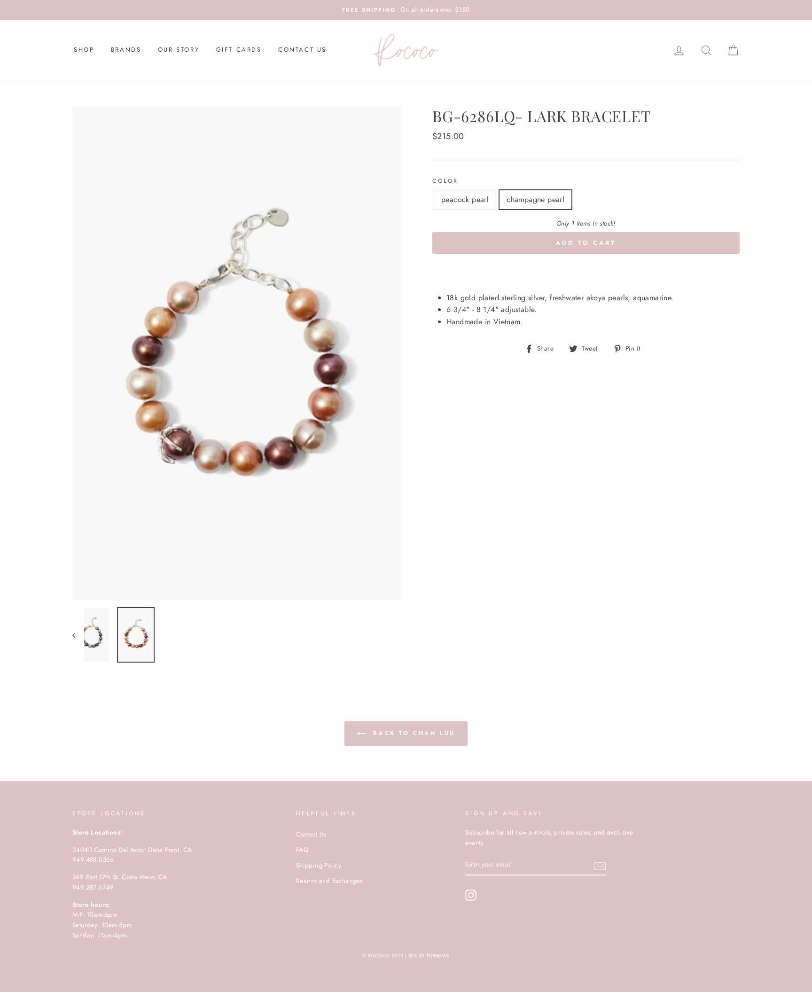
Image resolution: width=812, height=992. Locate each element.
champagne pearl (535, 199)
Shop (84, 49)
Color (445, 181)
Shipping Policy (319, 865)
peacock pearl (465, 199)
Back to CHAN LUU (412, 732)
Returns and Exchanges (329, 880)
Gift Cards (239, 49)
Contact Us (302, 49)
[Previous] (78, 635)
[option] (406, 10)
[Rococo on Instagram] (470, 895)
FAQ (302, 849)
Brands (126, 49)
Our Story (178, 49)
